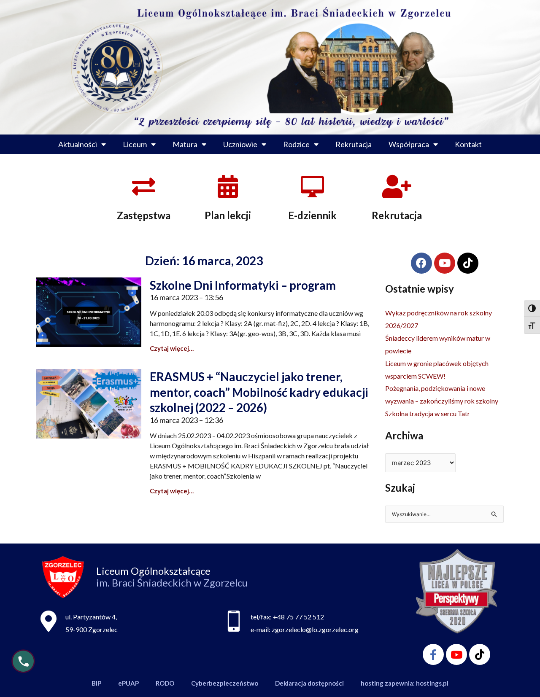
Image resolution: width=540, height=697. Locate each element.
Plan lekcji (228, 215)
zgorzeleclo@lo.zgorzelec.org (315, 629)
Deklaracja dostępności (309, 683)
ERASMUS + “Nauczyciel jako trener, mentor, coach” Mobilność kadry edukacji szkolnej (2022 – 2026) (259, 391)
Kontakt (468, 144)
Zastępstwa (143, 215)
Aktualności (77, 144)
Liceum (135, 144)
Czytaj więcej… (172, 348)
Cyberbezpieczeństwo (224, 683)
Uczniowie (240, 144)
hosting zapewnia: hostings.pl (404, 683)
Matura (185, 144)
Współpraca (409, 144)
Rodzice (296, 144)
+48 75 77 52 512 (298, 617)
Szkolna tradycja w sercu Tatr (427, 413)
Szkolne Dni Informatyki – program (243, 285)
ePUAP (128, 683)
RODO (165, 683)
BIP (96, 683)
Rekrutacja (353, 144)
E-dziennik (312, 215)
